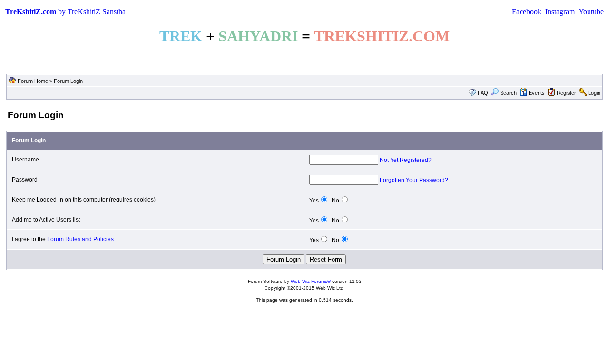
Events (537, 93)
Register (566, 93)
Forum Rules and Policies (80, 239)
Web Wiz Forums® (311, 281)
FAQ (483, 93)
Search (508, 93)
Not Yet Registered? (406, 160)
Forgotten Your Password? (414, 180)
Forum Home (33, 81)
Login (594, 93)
